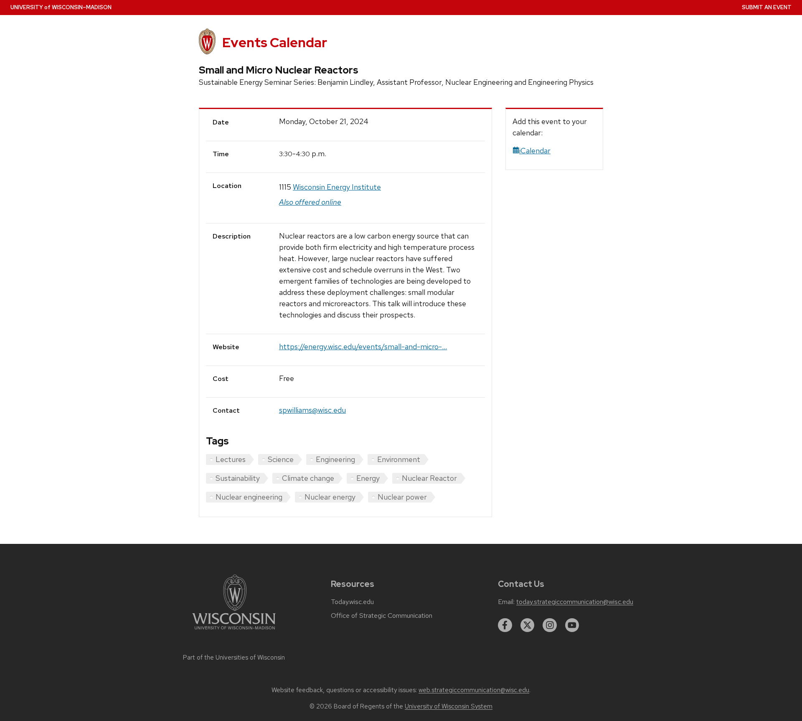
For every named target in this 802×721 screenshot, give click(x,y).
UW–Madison (61, 7)
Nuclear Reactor (429, 478)
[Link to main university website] (234, 631)
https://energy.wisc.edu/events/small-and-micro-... (363, 346)
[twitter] (527, 625)
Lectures (231, 459)
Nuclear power (402, 497)
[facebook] (505, 625)
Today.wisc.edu (352, 602)
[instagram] (550, 625)
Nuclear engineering (249, 497)
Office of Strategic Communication (381, 616)
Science (281, 459)
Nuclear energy (330, 497)
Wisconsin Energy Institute (337, 187)
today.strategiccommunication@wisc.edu (574, 602)
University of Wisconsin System (448, 706)
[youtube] (572, 625)
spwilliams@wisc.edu (312, 410)
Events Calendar (274, 42)
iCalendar (535, 150)
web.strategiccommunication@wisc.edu (474, 690)
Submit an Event (767, 7)
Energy (368, 478)
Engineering (335, 459)
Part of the (234, 657)
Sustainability (238, 478)
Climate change (308, 478)
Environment (398, 459)
